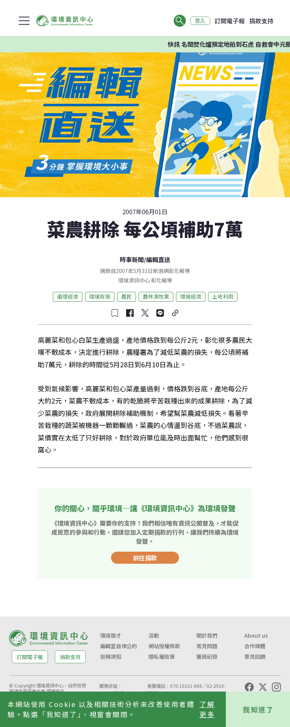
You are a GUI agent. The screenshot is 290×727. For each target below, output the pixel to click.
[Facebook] (249, 687)
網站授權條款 (164, 646)
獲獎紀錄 (207, 656)
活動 (153, 635)
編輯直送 (158, 259)
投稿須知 (110, 656)
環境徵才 (110, 635)
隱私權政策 (161, 656)
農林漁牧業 (156, 296)
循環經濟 (67, 296)
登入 (200, 21)
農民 (126, 296)
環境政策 (99, 296)
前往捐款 (145, 557)
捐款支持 (261, 20)
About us (256, 635)
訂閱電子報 (229, 20)
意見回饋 (254, 656)
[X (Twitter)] (262, 687)
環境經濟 (190, 296)
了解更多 (207, 709)
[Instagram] (276, 687)
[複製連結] (175, 313)
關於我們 (207, 635)
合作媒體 (254, 646)
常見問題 (207, 646)
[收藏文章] (115, 313)
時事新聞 (132, 259)
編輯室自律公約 (118, 646)
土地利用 (222, 296)
